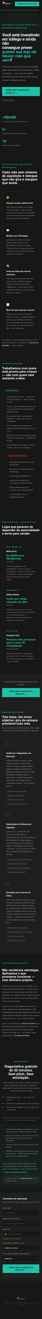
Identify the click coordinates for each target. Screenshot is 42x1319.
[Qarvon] (7, 4)
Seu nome (6, 1208)
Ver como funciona (8, 100)
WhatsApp (6, 1229)
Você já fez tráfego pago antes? (16, 1254)
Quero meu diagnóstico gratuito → (18, 91)
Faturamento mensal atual (14, 1243)
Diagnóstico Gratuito (27, 4)
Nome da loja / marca (11, 1219)
